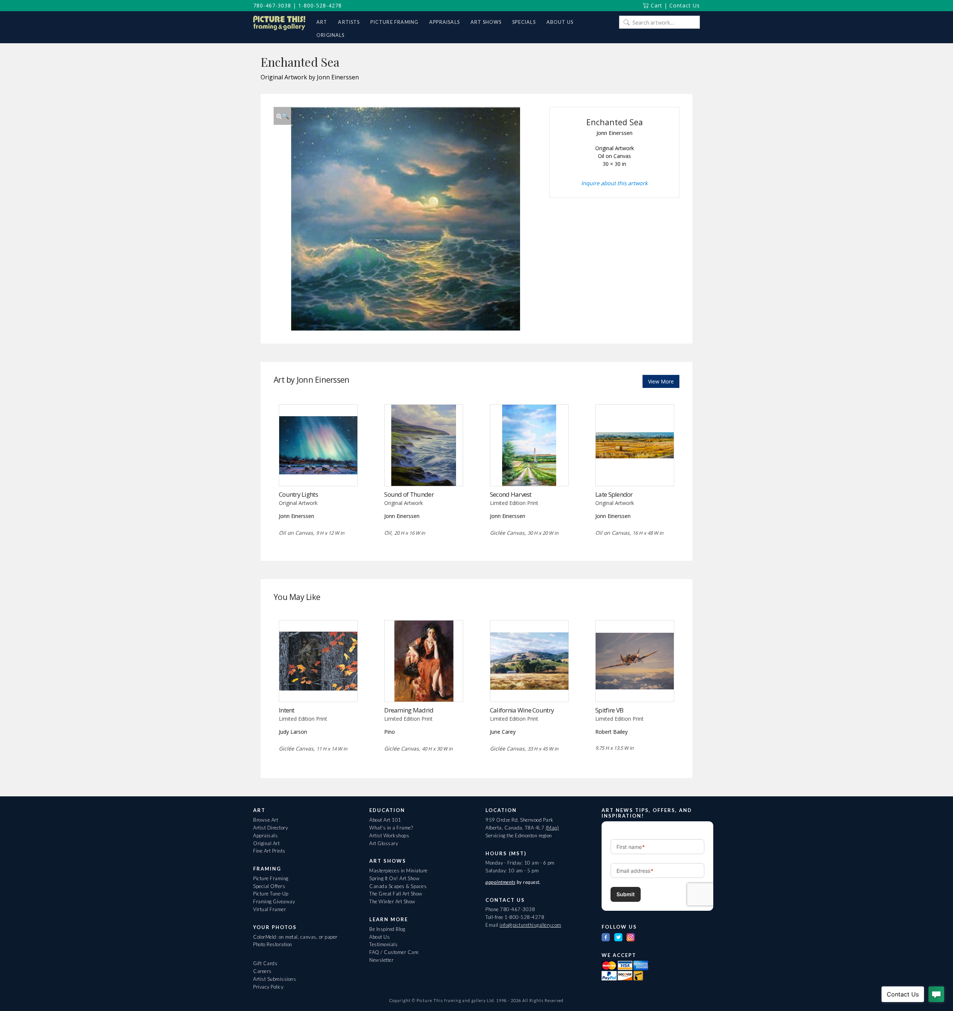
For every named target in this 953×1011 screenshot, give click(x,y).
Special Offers (269, 886)
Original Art (266, 843)
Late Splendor (614, 494)
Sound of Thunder (408, 494)
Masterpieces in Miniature (398, 870)
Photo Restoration (272, 944)
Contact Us (684, 5)
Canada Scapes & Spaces (398, 886)
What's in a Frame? (391, 828)
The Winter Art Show (392, 901)
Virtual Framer (269, 909)
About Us (379, 937)
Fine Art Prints (269, 851)
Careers (262, 971)
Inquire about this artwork (614, 183)
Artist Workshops (389, 835)
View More (661, 381)
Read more (318, 470)
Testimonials (383, 944)
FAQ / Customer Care (394, 952)
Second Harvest (511, 494)
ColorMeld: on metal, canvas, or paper (295, 937)
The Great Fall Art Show (396, 894)
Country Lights (298, 494)
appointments (500, 882)
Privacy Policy (268, 987)
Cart (655, 5)
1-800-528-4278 (320, 5)
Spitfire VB (609, 710)
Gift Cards (265, 963)
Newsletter (381, 960)
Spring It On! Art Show (394, 878)
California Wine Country (522, 710)
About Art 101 (385, 820)
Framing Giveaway (274, 901)
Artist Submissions (274, 979)
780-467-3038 (272, 5)
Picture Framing (271, 878)
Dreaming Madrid (408, 710)
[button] (282, 116)
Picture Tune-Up (271, 894)
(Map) (552, 828)
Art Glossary (383, 843)
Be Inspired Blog (387, 929)
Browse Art (265, 820)
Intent (286, 710)
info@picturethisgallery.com (530, 925)
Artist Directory (270, 828)
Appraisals (265, 835)
